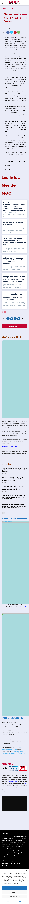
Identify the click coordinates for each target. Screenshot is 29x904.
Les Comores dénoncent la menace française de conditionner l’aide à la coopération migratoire (13, 479)
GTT (26, 783)
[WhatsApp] (18, 32)
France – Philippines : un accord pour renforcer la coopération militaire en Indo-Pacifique (12, 296)
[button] (26, 870)
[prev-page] (2, 312)
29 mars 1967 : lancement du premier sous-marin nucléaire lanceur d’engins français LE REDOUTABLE (14, 278)
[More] (22, 32)
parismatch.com (12, 781)
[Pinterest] (15, 32)
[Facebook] (8, 32)
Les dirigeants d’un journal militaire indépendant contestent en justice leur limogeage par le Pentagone (14, 506)
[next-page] (5, 312)
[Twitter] (11, 32)
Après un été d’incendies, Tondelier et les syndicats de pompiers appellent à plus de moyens (14, 469)
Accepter (14, 888)
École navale (21, 753)
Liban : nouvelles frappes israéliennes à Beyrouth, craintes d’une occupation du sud (14, 241)
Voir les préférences (14, 896)
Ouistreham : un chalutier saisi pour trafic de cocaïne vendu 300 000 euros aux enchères (13, 260)
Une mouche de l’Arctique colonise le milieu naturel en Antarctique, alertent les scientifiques (14, 497)
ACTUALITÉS (10, 8)
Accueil (3, 8)
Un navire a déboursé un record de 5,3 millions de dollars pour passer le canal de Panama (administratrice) (14, 488)
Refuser (14, 892)
